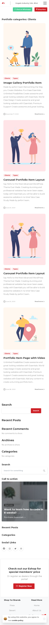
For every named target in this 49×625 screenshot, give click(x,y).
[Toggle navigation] (45, 3)
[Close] (44, 619)
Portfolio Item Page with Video (24, 358)
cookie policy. (18, 620)
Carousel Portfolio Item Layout (24, 179)
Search (7, 404)
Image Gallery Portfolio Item (22, 82)
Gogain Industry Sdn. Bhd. (26, 3)
